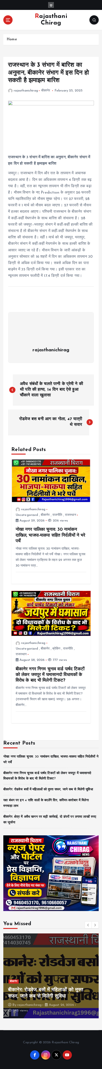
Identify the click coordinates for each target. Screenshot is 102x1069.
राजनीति (57, 515)
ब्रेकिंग (56, 649)
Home (12, 39)
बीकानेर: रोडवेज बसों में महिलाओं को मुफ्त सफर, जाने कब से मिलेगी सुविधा (48, 789)
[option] (51, 975)
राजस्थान (70, 515)
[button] (88, 924)
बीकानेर (45, 90)
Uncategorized (27, 515)
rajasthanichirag (26, 90)
